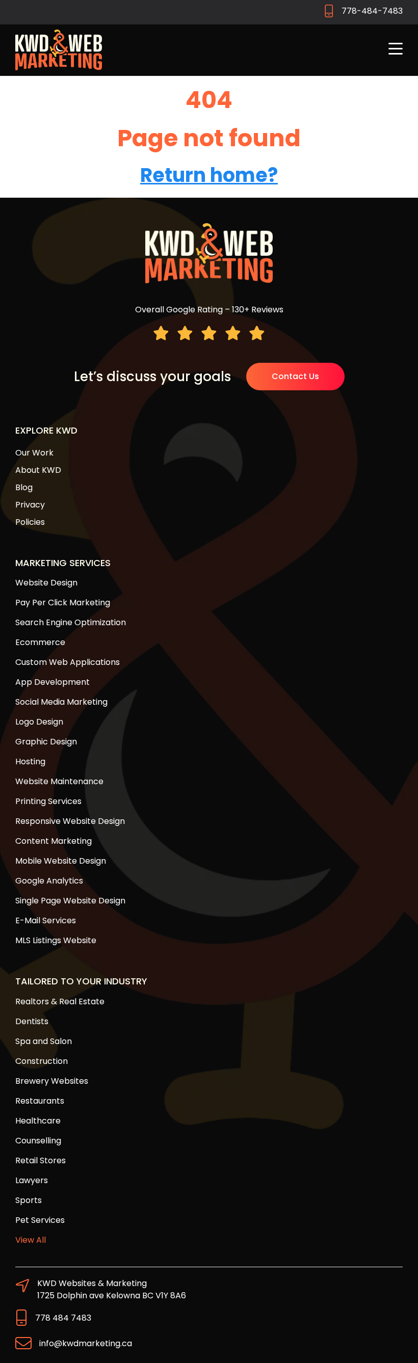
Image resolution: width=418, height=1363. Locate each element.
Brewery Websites (51, 1081)
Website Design (46, 583)
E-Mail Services (45, 920)
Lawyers (31, 1180)
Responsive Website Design (70, 821)
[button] (395, 50)
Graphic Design (46, 741)
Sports (28, 1200)
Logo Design (39, 722)
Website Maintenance (59, 781)
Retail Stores (40, 1160)
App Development (52, 682)
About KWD (38, 470)
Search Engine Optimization (70, 622)
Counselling (38, 1140)
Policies (30, 522)
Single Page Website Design (70, 900)
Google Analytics (49, 881)
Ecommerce (40, 642)
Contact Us (295, 376)
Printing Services (48, 801)
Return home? (209, 175)
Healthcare (38, 1121)
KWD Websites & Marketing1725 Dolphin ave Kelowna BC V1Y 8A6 (111, 1289)
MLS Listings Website (55, 940)
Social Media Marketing (61, 702)
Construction (41, 1061)
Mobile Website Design (60, 861)
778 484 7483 (63, 1318)
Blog (24, 487)
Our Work (34, 453)
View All (30, 1240)
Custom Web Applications (67, 662)
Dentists (31, 1021)
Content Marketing (53, 841)
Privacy (30, 505)
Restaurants (39, 1101)
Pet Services (40, 1220)
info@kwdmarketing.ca (85, 1343)
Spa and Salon (43, 1041)
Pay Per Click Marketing (62, 602)
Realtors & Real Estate (59, 1001)
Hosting (30, 761)
